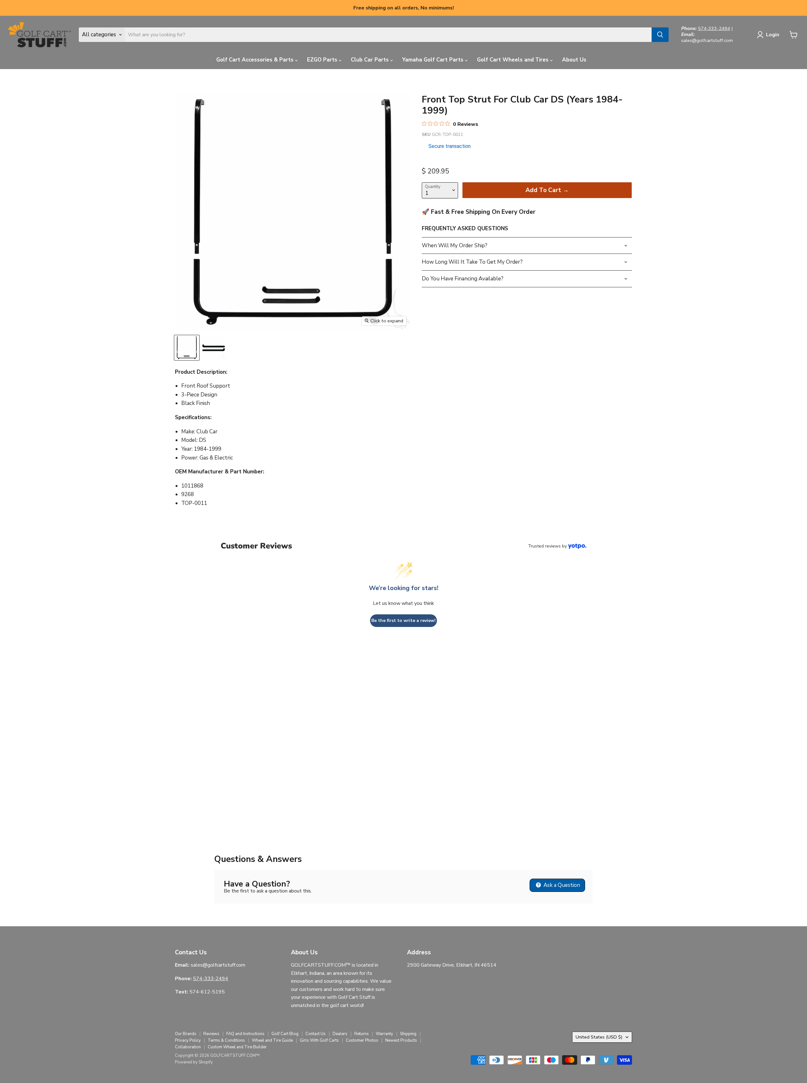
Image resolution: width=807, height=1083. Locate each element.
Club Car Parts (370, 59)
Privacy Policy (188, 1040)
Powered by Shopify (194, 1062)
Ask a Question (561, 885)
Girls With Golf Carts (319, 1040)
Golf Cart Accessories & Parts (255, 59)
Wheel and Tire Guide (272, 1040)
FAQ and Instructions (245, 1034)
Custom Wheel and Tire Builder (237, 1047)
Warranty (384, 1034)
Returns (361, 1034)
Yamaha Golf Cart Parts (433, 59)
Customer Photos (362, 1040)
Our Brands (185, 1034)
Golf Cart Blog (285, 1034)
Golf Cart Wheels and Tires (513, 59)
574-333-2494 (714, 28)
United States (599, 1037)
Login (772, 34)
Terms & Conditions (226, 1040)
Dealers (340, 1034)
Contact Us (315, 1034)
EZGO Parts (323, 59)
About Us (574, 59)
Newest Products (401, 1040)
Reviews (211, 1034)
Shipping (408, 1034)
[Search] (660, 34)
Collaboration (188, 1047)
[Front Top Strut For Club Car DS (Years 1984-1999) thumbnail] (186, 347)
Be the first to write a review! (403, 620)
